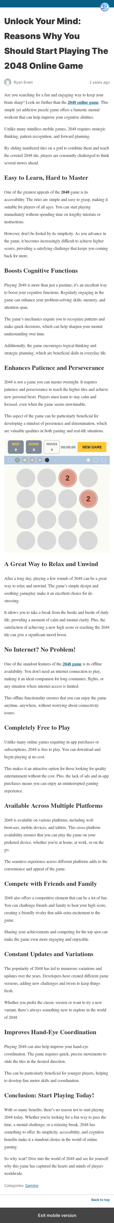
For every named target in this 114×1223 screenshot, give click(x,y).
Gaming (31, 1185)
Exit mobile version (57, 1215)
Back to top (100, 1200)
